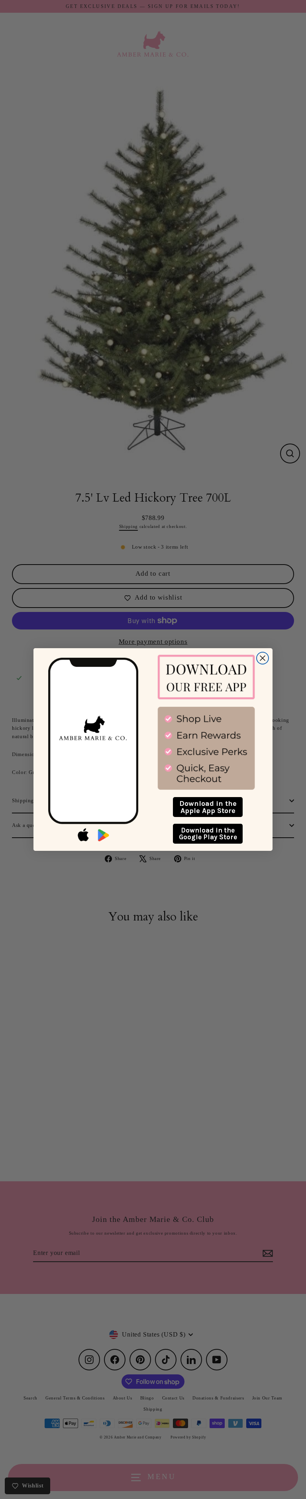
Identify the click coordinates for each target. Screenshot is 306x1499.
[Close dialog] (263, 658)
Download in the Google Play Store (208, 833)
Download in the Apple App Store (208, 807)
